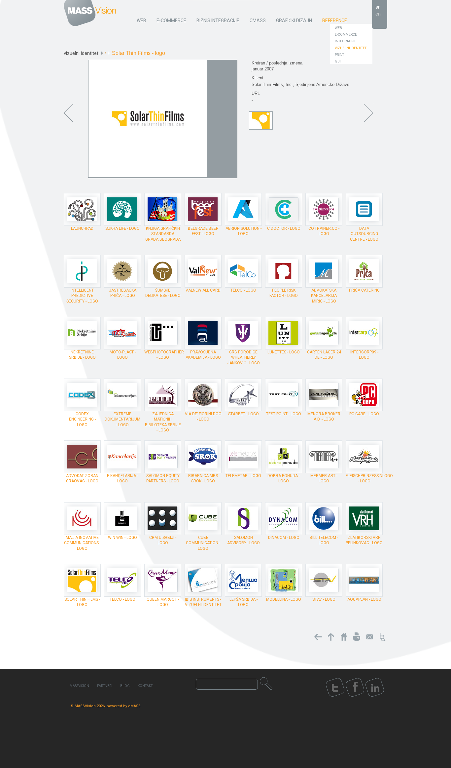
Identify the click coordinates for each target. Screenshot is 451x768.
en (378, 14)
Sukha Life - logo (122, 228)
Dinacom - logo (283, 537)
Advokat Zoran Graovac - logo (82, 478)
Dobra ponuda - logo (283, 478)
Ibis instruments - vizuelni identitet (203, 602)
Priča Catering (364, 290)
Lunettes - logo (283, 352)
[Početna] (344, 637)
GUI (338, 61)
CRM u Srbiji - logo (162, 540)
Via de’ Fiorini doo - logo (203, 417)
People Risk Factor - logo (283, 293)
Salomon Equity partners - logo (163, 478)
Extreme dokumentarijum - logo (122, 419)
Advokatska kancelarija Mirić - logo (324, 295)
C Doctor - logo (283, 228)
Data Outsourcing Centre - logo (364, 233)
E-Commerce (346, 34)
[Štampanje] (357, 637)
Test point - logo (283, 414)
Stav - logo (323, 599)
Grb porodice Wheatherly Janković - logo (243, 357)
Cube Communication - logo (203, 542)
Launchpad (82, 228)
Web (338, 28)
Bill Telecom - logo (324, 540)
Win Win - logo (122, 537)
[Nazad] (318, 637)
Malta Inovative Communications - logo (82, 542)
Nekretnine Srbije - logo (82, 355)
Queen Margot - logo (163, 602)
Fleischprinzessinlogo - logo (369, 478)
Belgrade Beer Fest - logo (203, 231)
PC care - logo (364, 414)
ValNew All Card (203, 290)
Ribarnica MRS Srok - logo (203, 478)
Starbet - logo (243, 414)
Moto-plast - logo (123, 355)
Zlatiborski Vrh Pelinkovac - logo (364, 540)
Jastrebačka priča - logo (122, 293)
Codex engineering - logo (82, 419)
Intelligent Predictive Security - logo (82, 295)
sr (377, 7)
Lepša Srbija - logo (243, 602)
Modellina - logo (283, 599)
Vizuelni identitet (350, 48)
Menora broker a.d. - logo (323, 417)
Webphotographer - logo (164, 355)
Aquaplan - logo (364, 599)
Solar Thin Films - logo (82, 602)
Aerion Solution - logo (243, 231)
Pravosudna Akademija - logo (203, 355)
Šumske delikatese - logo (163, 293)
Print (339, 55)
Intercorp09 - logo (364, 355)
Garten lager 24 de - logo (324, 355)
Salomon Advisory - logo (243, 540)
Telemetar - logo (243, 475)
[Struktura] (382, 637)
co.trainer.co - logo (323, 231)
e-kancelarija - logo (122, 478)
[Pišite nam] (369, 637)
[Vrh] (331, 637)
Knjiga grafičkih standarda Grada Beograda (163, 233)
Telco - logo (243, 290)
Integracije (345, 41)
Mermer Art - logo (323, 478)
